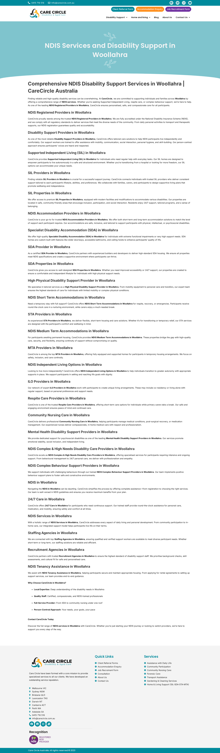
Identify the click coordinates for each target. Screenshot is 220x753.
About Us (167, 17)
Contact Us (182, 17)
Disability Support (115, 17)
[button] (116, 17)
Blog (156, 17)
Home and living (139, 17)
